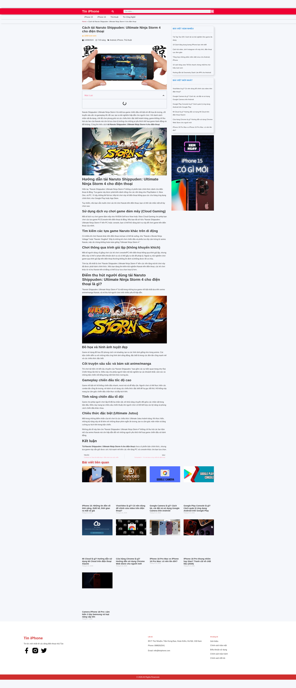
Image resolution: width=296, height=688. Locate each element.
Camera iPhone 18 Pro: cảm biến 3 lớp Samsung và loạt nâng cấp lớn (96, 614)
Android (113, 40)
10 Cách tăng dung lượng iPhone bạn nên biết (190, 45)
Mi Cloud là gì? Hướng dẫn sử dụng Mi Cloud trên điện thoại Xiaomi (97, 561)
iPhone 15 (88, 17)
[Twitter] (44, 650)
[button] (113, 11)
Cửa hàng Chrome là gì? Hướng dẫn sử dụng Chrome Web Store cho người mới (130, 561)
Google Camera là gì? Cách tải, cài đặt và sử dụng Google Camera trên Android (164, 508)
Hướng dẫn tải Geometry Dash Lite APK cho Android (192, 72)
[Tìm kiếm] (212, 11)
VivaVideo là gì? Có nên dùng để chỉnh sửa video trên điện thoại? (130, 508)
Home (84, 21)
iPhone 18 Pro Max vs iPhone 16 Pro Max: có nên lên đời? (164, 560)
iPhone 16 (101, 17)
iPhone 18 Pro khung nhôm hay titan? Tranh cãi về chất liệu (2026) (197, 561)
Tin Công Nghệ (129, 17)
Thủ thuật (114, 17)
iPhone (120, 40)
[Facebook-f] (26, 650)
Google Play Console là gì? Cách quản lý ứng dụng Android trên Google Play (197, 508)
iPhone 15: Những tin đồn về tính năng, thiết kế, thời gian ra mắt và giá (96, 508)
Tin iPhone (90, 11)
